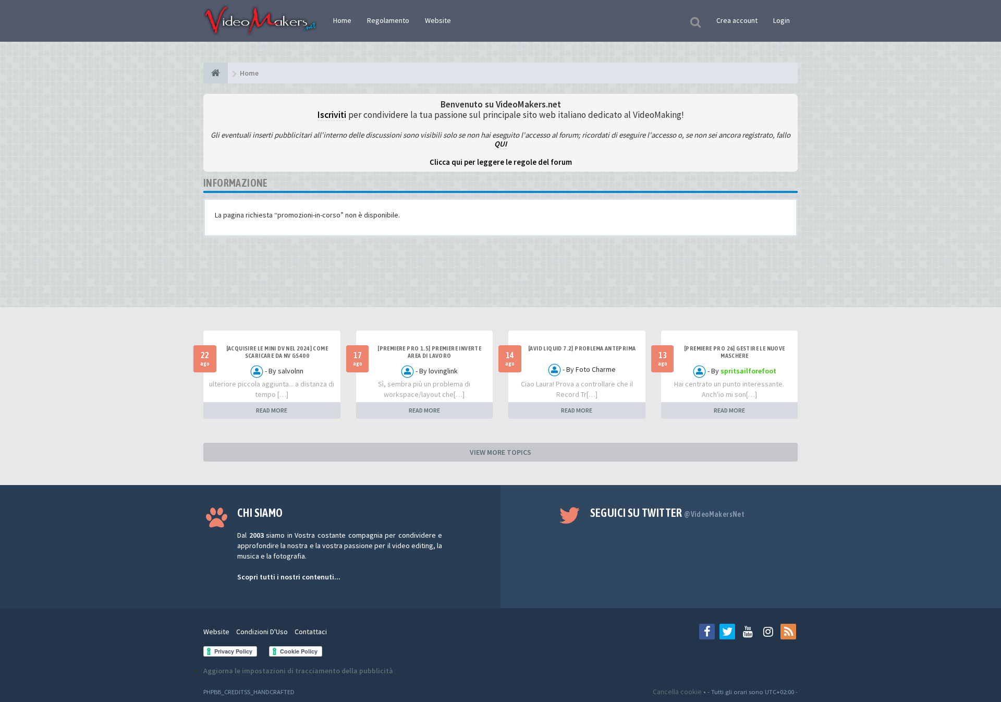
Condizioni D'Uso (262, 631)
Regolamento (388, 20)
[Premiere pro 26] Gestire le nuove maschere (734, 352)
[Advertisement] (500, 275)
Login (781, 20)
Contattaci (311, 631)
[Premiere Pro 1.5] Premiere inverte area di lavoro (429, 352)
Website (438, 20)
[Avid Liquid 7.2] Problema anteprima (582, 348)
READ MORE (271, 410)
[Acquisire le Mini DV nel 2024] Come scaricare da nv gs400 (277, 352)
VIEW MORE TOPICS (500, 452)
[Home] (215, 73)
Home (342, 20)
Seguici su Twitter (667, 512)
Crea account (737, 20)
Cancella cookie (677, 691)
